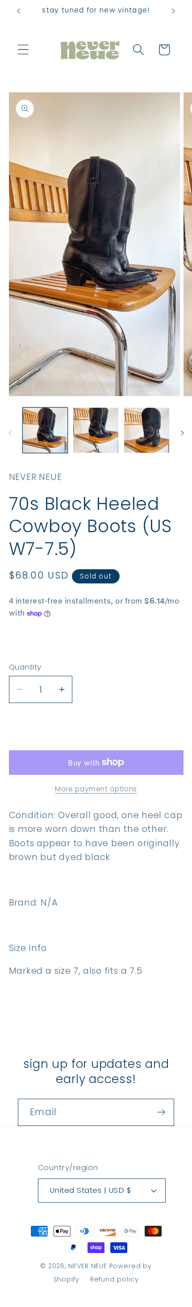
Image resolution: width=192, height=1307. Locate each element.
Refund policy (114, 1279)
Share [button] (34, 640)
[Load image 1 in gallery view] (45, 430)
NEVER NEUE (87, 1266)
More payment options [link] (96, 789)
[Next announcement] (174, 11)
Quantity (25, 667)
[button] (23, 49)
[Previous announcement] (19, 11)
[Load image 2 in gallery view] (95, 430)
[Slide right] (182, 433)
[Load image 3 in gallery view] (146, 430)
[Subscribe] (161, 1112)
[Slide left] (10, 433)
